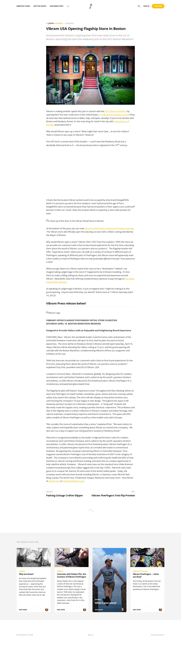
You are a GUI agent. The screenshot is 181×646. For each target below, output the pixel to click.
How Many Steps (56, 6)
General (59, 23)
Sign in (146, 6)
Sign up (90, 635)
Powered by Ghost (157, 635)
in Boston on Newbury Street (115, 114)
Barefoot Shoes (23, 6)
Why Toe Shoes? (39, 6)
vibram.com (54, 481)
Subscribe (158, 6)
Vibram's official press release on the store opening (108, 228)
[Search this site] (139, 6)
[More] (68, 6)
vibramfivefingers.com (73, 481)
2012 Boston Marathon (116, 111)
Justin (50, 23)
